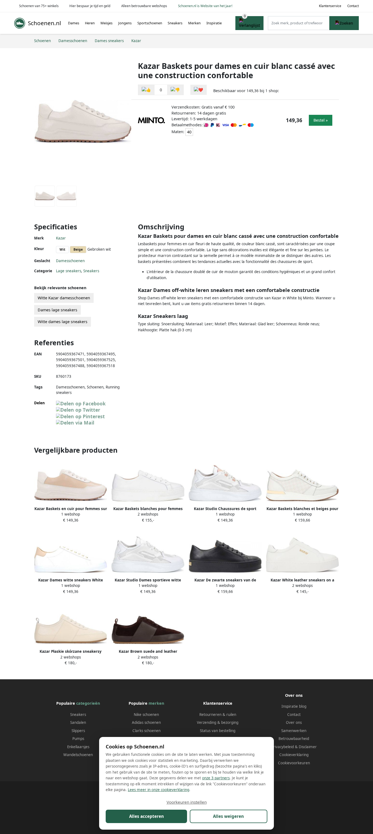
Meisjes (106, 23)
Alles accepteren (146, 816)
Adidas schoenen (146, 722)
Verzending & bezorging (217, 722)
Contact (353, 6)
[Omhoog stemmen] (146, 90)
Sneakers (175, 23)
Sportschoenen (149, 23)
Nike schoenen (146, 714)
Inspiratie (214, 23)
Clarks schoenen (146, 730)
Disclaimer (308, 746)
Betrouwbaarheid (294, 738)
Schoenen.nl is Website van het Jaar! (205, 6)
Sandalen (78, 722)
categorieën (88, 703)
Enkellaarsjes (78, 746)
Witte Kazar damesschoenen (64, 297)
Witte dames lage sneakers (62, 321)
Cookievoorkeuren (294, 762)
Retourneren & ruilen (217, 714)
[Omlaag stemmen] (175, 90)
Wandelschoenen (78, 754)
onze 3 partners (216, 778)
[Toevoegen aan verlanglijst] (198, 90)
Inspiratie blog (294, 706)
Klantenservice (330, 6)
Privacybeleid (282, 746)
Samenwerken (293, 730)
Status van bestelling (217, 730)
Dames (73, 23)
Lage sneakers (68, 270)
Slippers (78, 730)
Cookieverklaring (294, 754)
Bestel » (320, 120)
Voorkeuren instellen (187, 802)
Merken (194, 23)
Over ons (294, 722)
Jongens (125, 23)
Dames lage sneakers (57, 309)
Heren (90, 23)
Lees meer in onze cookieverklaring (158, 789)
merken (156, 703)
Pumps (78, 738)
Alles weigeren (228, 816)
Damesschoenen (70, 260)
